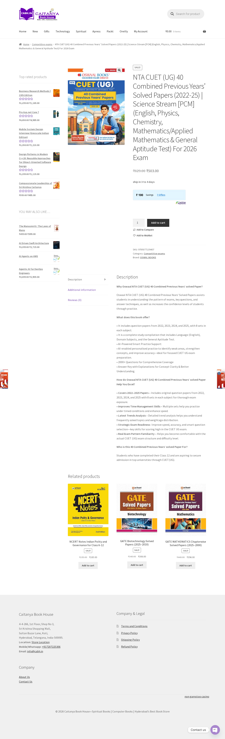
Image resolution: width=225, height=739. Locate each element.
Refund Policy (129, 646)
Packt (110, 31)
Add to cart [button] (88, 565)
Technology (63, 31)
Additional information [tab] (82, 290)
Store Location (41, 642)
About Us (24, 677)
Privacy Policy (129, 633)
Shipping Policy (130, 639)
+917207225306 (51, 646)
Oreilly (124, 31)
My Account (141, 31)
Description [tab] (75, 279)
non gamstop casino (197, 696)
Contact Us (25, 681)
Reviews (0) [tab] (74, 300)
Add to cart (158, 222)
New (35, 31)
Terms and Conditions (134, 626)
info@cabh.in (35, 651)
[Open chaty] (215, 730)
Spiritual (81, 31)
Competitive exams (42, 44)
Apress (96, 31)
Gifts (46, 31)
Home (22, 31)
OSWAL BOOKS (148, 257)
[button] (119, 70)
